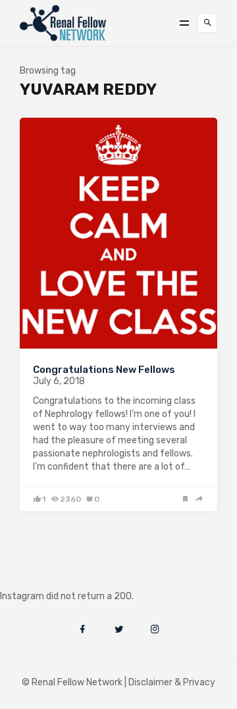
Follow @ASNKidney (78, 576)
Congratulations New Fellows (104, 370)
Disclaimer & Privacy (171, 682)
